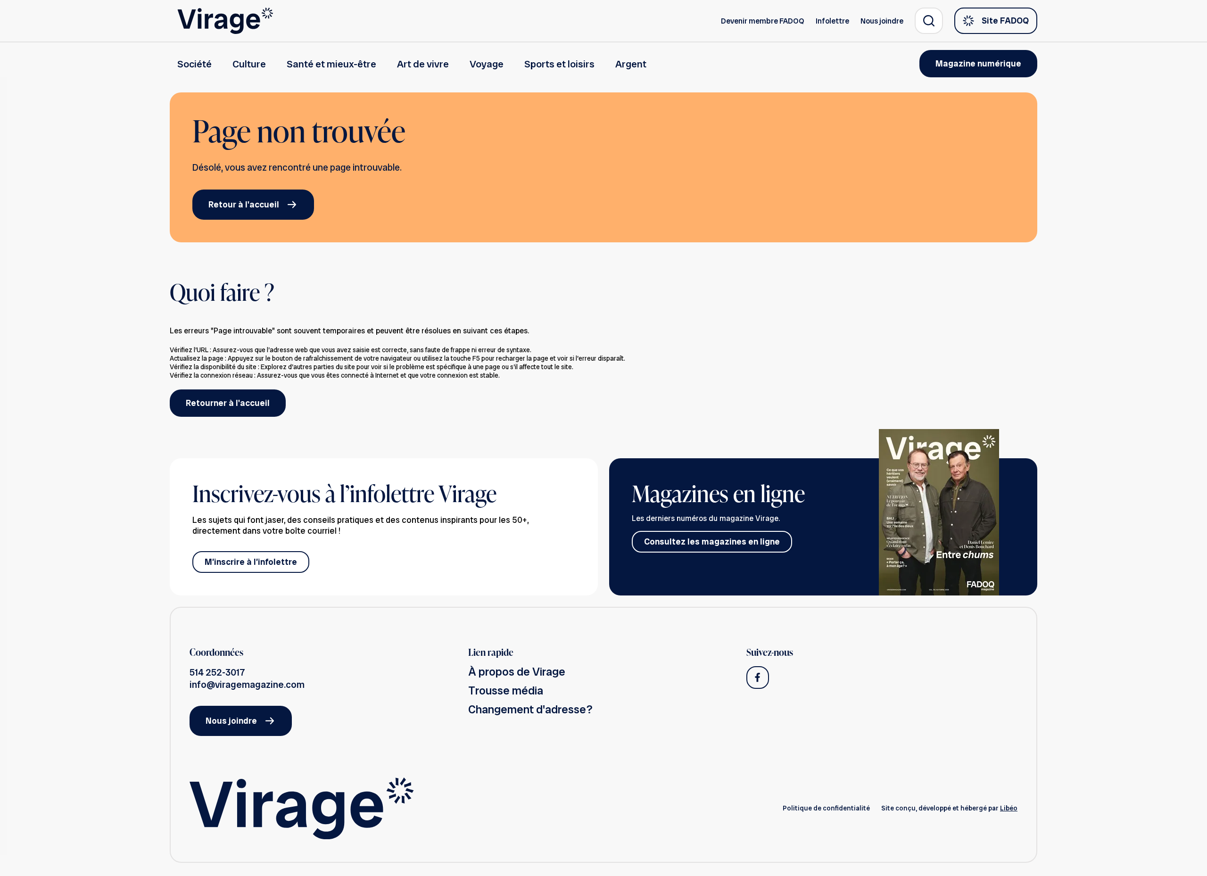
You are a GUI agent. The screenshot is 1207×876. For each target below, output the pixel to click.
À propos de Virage (516, 671)
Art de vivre (423, 64)
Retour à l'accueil (243, 204)
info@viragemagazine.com (247, 684)
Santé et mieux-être (331, 64)
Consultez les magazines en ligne (712, 541)
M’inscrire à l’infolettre (251, 561)
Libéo (1008, 808)
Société (194, 64)
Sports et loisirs (559, 64)
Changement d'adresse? (530, 709)
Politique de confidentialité (826, 808)
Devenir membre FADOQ (762, 21)
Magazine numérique (978, 63)
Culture (249, 64)
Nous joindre (881, 21)
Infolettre (832, 21)
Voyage (487, 64)
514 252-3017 (217, 672)
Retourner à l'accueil (228, 402)
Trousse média (505, 690)
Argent (630, 64)
